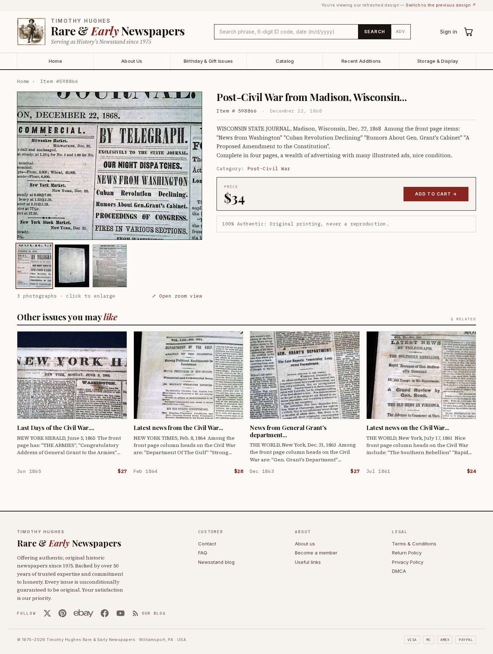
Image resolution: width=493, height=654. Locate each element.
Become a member (316, 553)
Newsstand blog (216, 562)
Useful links (308, 562)
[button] (109, 166)
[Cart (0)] (469, 32)
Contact (207, 544)
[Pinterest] (62, 613)
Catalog (285, 61)
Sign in (448, 31)
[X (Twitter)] (47, 613)
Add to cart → (436, 194)
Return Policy (407, 553)
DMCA (399, 571)
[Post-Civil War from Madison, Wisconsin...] (34, 266)
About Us (131, 61)
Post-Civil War (269, 169)
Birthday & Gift (208, 61)
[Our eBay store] (83, 613)
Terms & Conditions (414, 544)
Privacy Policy (407, 562)
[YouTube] (120, 613)
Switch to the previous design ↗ (441, 5)
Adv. (401, 31)
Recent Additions (361, 61)
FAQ (202, 553)
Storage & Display (437, 61)
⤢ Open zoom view (177, 296)
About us (305, 544)
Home (55, 61)
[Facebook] (105, 613)
